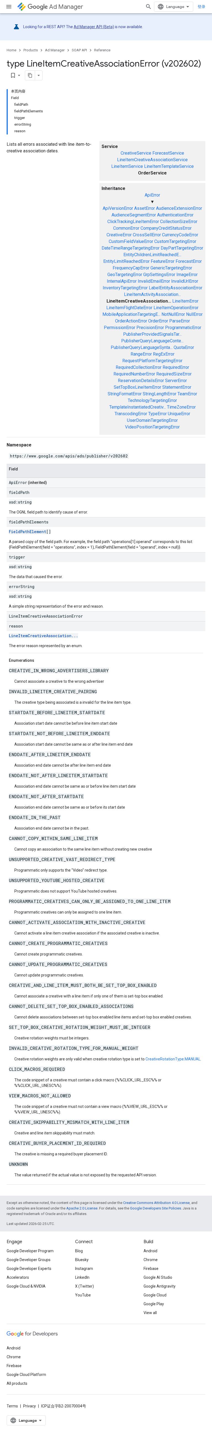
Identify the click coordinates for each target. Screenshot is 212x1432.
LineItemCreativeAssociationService (152, 159)
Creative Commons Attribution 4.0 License (156, 1203)
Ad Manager (66, 6)
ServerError (176, 380)
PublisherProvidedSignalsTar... (152, 334)
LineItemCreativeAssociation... (43, 635)
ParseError (179, 321)
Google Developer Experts (29, 1268)
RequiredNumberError (134, 374)
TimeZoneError (181, 407)
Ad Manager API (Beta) (94, 27)
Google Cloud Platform (26, 1374)
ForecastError (189, 261)
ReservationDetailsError (141, 380)
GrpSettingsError (159, 274)
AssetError (144, 208)
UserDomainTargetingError (152, 420)
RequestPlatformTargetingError (152, 360)
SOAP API (79, 50)
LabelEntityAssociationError (175, 287)
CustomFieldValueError (131, 241)
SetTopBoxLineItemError (137, 387)
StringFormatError (125, 393)
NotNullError (173, 314)
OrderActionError (131, 321)
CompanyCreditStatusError (166, 228)
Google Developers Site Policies (155, 1208)
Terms (12, 1406)
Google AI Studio (158, 1277)
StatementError (176, 387)
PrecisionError (150, 327)
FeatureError (162, 261)
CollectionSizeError (178, 221)
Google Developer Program (30, 1251)
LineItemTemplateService (169, 166)
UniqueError (179, 413)
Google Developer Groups (29, 1260)
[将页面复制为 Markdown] (30, 75)
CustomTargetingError (175, 241)
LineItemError (185, 301)
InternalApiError (122, 281)
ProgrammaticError (183, 327)
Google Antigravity (160, 1286)
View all (150, 1313)
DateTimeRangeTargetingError (131, 248)
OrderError (158, 321)
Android (150, 1251)
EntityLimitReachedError (126, 261)
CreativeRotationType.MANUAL (172, 1059)
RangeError (141, 354)
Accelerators (18, 1277)
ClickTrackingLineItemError (133, 221)
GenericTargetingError (171, 268)
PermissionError (119, 327)
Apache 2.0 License (81, 1208)
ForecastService (168, 153)
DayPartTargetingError (182, 248)
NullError (194, 314)
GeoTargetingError (124, 274)
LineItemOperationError (175, 307)
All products (17, 1383)
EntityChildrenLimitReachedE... (152, 254)
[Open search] (148, 6)
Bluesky (82, 1260)
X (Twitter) (84, 1286)
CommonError (126, 228)
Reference (102, 50)
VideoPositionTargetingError (152, 427)
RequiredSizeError (174, 374)
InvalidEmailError (154, 281)
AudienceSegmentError (134, 215)
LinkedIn (82, 1277)
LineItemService (127, 166)
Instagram (84, 1268)
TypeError (157, 413)
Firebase (151, 1268)
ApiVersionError (118, 208)
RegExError (163, 354)
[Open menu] (8, 6)
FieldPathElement (27, 531)
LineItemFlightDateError (129, 307)
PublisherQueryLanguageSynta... (142, 347)
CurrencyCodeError (180, 234)
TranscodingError (131, 413)
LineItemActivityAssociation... (152, 294)
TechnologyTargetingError (152, 400)
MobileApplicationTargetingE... (131, 314)
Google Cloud (155, 1295)
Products (30, 50)
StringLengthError (159, 393)
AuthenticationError (175, 215)
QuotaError (184, 347)
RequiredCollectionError (138, 367)
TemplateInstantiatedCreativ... (137, 407)
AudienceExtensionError (179, 208)
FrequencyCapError (131, 268)
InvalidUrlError (184, 281)
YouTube (83, 1295)
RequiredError (176, 367)
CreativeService (136, 153)
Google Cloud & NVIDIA (26, 1286)
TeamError (187, 393)
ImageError (187, 274)
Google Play (154, 1304)
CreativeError (119, 234)
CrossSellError (147, 234)
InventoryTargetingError (125, 287)
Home (11, 50)
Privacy (29, 1406)
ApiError (152, 195)
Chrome (151, 1260)
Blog (79, 1251)
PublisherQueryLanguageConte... (152, 340)
